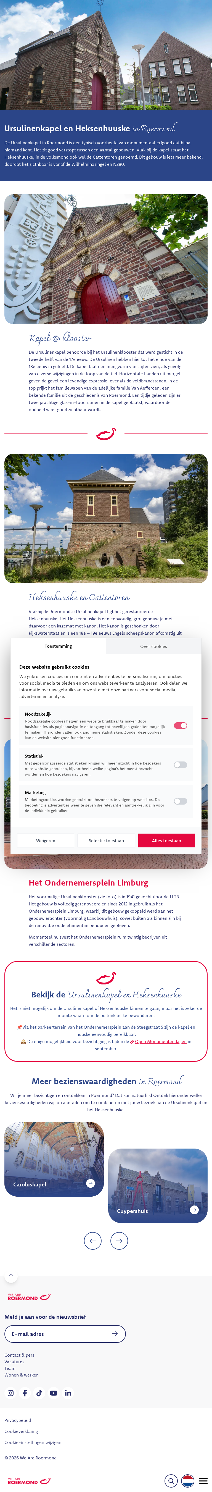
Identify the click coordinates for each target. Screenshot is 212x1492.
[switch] (180, 764)
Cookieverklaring (21, 1431)
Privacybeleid (17, 1420)
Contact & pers (19, 1355)
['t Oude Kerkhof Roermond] (194, 1183)
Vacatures (14, 1361)
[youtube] (53, 1393)
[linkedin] (68, 1393)
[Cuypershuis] (90, 1209)
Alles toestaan (166, 840)
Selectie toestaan (106, 840)
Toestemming (58, 646)
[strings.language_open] (187, 1481)
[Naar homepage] (29, 1481)
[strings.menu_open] (203, 1481)
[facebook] (25, 1393)
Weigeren (45, 840)
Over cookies (153, 646)
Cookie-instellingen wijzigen (32, 1442)
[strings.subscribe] (114, 1334)
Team (9, 1368)
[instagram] (10, 1393)
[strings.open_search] (171, 1481)
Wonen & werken (21, 1375)
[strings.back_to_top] (11, 1276)
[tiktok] (39, 1393)
